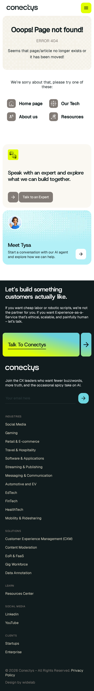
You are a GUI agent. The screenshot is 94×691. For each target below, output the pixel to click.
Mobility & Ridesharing (23, 518)
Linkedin (12, 614)
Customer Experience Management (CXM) (38, 539)
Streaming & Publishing (24, 467)
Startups (12, 643)
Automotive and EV (21, 484)
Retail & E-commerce (22, 441)
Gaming (11, 433)
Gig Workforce (16, 564)
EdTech (11, 493)
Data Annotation (18, 573)
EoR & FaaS (14, 556)
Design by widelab (20, 682)
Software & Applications (24, 458)
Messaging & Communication (28, 475)
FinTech (11, 501)
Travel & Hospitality (20, 450)
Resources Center (19, 593)
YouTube (12, 623)
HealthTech (14, 509)
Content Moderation (21, 547)
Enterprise (13, 652)
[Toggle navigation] (86, 8)
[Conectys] (20, 8)
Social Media (15, 424)
